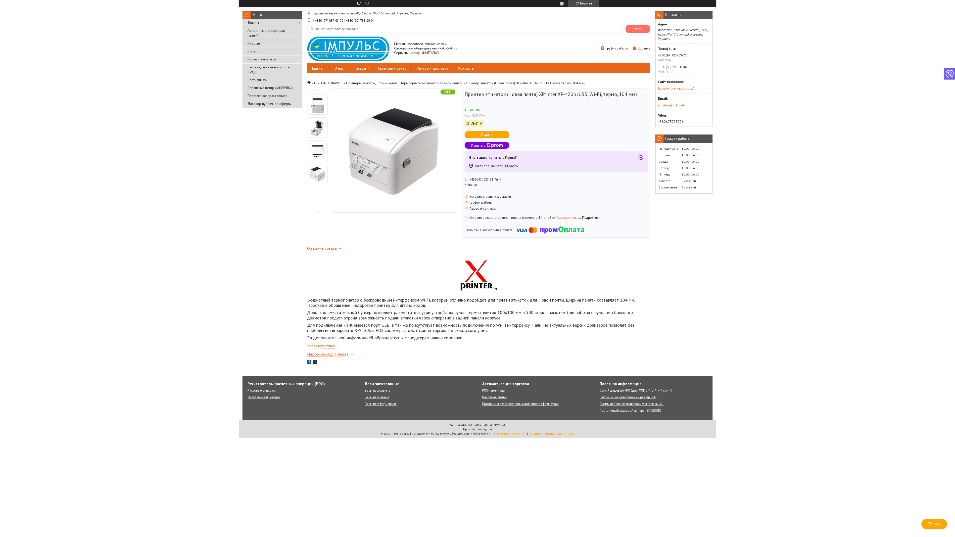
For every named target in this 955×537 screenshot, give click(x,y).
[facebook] (309, 362)
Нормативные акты (261, 59)
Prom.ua (499, 424)
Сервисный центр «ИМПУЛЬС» (270, 88)
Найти (637, 29)
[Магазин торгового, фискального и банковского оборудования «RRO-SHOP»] (348, 48)
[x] (315, 362)
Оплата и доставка (432, 68)
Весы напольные (377, 397)
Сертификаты (257, 80)
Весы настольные (377, 390)
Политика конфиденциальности (551, 433)
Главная (318, 68)
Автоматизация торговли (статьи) (266, 33)
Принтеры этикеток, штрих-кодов (371, 83)
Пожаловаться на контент (508, 433)
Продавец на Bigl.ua (477, 429)
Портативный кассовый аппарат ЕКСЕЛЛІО (630, 410)
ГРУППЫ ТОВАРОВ (328, 83)
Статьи (252, 51)
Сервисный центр (392, 68)
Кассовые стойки (494, 397)
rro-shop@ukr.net (671, 105)
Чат (938, 524)
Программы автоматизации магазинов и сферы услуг (520, 404)
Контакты (466, 68)
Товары (253, 22)
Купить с (478, 145)
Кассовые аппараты (262, 390)
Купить (487, 134)
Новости (253, 43)
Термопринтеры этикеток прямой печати (431, 83)
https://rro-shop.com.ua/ (676, 88)
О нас (339, 68)
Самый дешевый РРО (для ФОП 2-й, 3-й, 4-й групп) (636, 390)
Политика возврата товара (267, 95)
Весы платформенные (381, 404)
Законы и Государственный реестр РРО (628, 397)
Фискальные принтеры (263, 397)
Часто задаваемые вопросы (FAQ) (268, 69)
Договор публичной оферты (269, 103)
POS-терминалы (493, 390)
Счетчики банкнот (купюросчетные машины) (632, 404)
